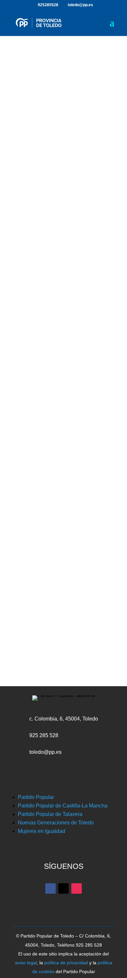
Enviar (85, 425)
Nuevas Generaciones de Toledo (56, 822)
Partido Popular (36, 797)
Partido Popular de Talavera (50, 814)
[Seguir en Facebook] (49, 256)
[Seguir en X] (63, 256)
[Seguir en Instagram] (78, 256)
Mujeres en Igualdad (41, 831)
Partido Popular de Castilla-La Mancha (62, 805)
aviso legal (26, 962)
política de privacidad (66, 962)
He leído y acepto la (62, 407)
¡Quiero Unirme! (64, 143)
